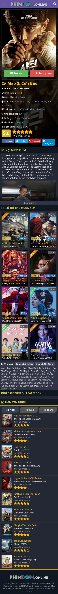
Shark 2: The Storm (45, 364)
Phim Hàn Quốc (23, 118)
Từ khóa (7, 364)
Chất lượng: (10, 92)
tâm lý (17, 177)
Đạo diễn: (9, 97)
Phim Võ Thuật (21, 109)
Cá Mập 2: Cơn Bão (24, 364)
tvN (21, 113)
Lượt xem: (9, 126)
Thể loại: (8, 109)
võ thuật (43, 161)
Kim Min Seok (22, 101)
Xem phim (45, 73)
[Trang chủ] (29, 4)
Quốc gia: (8, 118)
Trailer (17, 73)
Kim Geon (20, 97)
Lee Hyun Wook (38, 101)
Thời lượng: (9, 122)
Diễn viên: (9, 101)
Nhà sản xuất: (10, 113)
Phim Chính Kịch (38, 109)
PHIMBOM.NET (27, 586)
